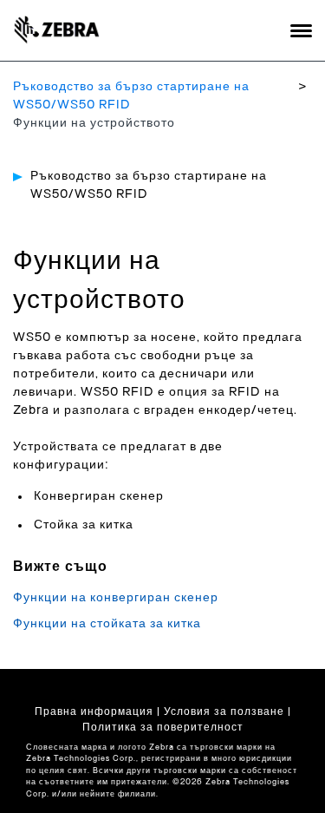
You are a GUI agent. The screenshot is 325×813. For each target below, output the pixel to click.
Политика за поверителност (163, 727)
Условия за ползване (224, 711)
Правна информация (94, 711)
